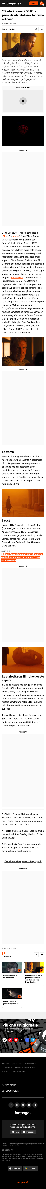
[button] (42, 29)
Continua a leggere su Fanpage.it (23, 861)
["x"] (21, 1040)
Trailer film (11, 948)
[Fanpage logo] (14, 3)
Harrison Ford (17, 277)
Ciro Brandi (13, 29)
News (4, 948)
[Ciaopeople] (23, 1182)
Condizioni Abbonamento (25, 1068)
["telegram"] (33, 1040)
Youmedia (5, 1064)
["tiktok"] (4, 1040)
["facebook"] (27, 1040)
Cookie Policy (7, 1068)
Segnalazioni (17, 1064)
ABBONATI (34, 3)
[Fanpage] (23, 1113)
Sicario (6, 236)
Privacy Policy (30, 1064)
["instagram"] (10, 1040)
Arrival (16, 236)
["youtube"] (16, 1040)
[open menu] (3, 3)
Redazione (6, 1072)
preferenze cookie (20, 1072)
